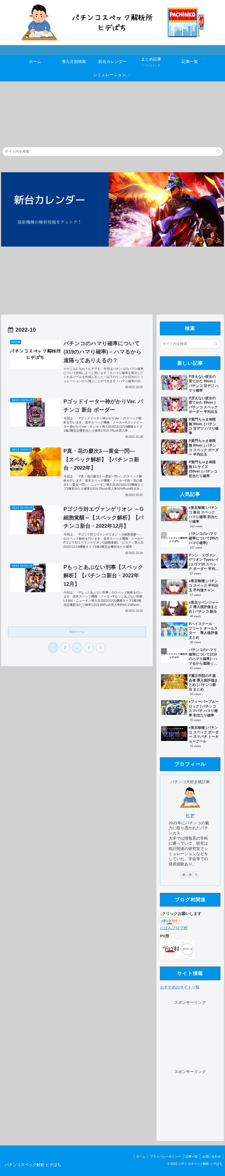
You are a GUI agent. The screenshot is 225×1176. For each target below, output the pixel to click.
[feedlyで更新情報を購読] (190, 874)
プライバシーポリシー (165, 1156)
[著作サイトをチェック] (184, 874)
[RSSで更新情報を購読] (196, 874)
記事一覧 (191, 1156)
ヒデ (190, 815)
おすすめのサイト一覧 (180, 987)
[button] (218, 151)
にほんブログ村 (174, 928)
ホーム (140, 1156)
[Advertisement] (112, 112)
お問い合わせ (211, 1156)
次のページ (77, 632)
